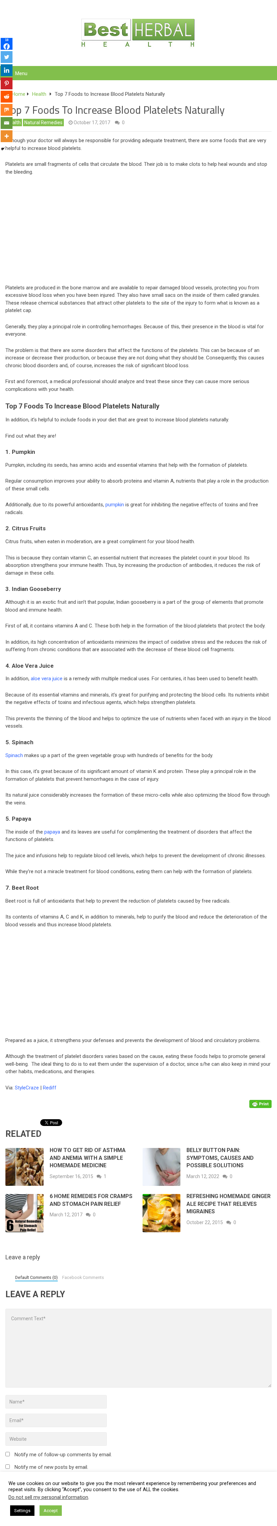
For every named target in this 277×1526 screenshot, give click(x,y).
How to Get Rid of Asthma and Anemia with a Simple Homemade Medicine (88, 1158)
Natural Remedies (43, 122)
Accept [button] (51, 1510)
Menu (21, 73)
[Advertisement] (138, 231)
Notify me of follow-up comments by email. (63, 1455)
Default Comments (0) (36, 1277)
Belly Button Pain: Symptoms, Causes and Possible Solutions (220, 1158)
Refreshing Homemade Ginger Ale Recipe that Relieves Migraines (228, 1204)
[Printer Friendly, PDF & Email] (260, 1103)
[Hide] (2, 149)
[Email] (6, 123)
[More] (6, 136)
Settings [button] (22, 1510)
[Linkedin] (6, 70)
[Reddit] (6, 97)
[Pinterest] (6, 83)
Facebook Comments (83, 1277)
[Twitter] (6, 57)
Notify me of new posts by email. (51, 1467)
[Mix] (6, 110)
